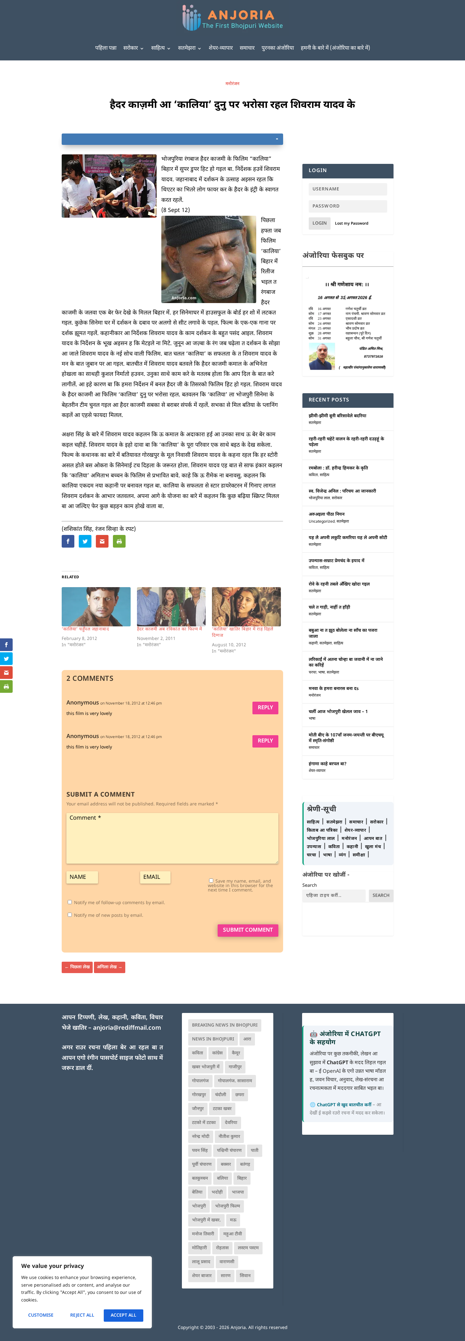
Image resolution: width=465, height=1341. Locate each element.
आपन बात (373, 839)
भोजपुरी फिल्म (227, 1206)
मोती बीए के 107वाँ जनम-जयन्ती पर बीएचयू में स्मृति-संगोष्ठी (346, 738)
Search (309, 886)
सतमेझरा (186, 48)
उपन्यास (314, 847)
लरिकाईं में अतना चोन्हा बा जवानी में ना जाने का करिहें (346, 662)
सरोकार (130, 48)
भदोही (217, 1192)
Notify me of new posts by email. (108, 916)
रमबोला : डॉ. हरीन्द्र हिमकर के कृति (338, 468)
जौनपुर (198, 1109)
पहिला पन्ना (105, 48)
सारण (226, 1276)
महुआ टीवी (232, 1234)
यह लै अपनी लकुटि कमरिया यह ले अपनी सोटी (348, 538)
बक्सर (226, 1165)
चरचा (312, 672)
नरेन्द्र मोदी (200, 1137)
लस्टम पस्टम (248, 1248)
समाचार (247, 48)
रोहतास (222, 1248)
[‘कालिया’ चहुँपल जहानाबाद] (96, 606)
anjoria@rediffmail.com (127, 1028)
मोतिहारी (199, 1248)
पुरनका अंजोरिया (278, 48)
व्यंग (343, 855)
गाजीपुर (235, 1067)
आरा (247, 1039)
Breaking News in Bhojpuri (224, 1025)
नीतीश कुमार (229, 1137)
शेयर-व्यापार (221, 48)
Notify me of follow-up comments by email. (119, 903)
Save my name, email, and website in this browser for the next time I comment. (240, 885)
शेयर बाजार (202, 1276)
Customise (40, 1316)
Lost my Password (352, 223)
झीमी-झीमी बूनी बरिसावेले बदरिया (337, 416)
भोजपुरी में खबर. (206, 1220)
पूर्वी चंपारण (202, 1165)
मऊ (233, 1220)
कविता (313, 475)
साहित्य (158, 48)
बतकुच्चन (200, 1179)
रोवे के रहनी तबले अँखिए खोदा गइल (339, 584)
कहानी (313, 643)
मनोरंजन (232, 84)
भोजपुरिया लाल (319, 498)
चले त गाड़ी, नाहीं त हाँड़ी (329, 608)
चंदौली (220, 1095)
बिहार (242, 1179)
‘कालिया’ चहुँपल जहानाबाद (85, 629)
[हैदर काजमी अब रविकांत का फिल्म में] (171, 606)
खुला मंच (373, 847)
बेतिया (197, 1192)
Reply (265, 708)
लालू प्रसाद (201, 1262)
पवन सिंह (200, 1151)
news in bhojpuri (213, 1039)
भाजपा (238, 1192)
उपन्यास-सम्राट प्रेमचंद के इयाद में (336, 561)
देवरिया (231, 1123)
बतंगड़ (245, 1165)
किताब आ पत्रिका (323, 831)
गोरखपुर (199, 1095)
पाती (254, 1151)
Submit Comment (248, 930)
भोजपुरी (199, 1206)
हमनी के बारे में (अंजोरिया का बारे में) (335, 48)
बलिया (222, 1179)
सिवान (245, 1276)
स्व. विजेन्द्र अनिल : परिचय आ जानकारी (342, 491)
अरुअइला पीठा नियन (326, 515)
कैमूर (236, 1053)
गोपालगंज (200, 1081)
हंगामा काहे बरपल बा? (328, 764)
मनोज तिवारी (203, 1234)
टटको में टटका (204, 1123)
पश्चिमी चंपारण (229, 1151)
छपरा (239, 1095)
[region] (82, 1292)
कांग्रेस (217, 1053)
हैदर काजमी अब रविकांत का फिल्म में (169, 629)
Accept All (123, 1316)
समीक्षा (360, 855)
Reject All (82, 1316)
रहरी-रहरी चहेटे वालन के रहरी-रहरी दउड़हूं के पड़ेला (346, 442)
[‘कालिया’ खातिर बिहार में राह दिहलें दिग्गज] (246, 606)
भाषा (321, 672)
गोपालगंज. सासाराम (235, 1081)
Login (320, 223)
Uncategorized (322, 521)
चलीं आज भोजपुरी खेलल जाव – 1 (338, 712)
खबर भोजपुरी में (206, 1067)
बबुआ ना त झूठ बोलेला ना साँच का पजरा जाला (343, 633)
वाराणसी (227, 1262)
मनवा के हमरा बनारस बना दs (334, 689)
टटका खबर (222, 1109)
